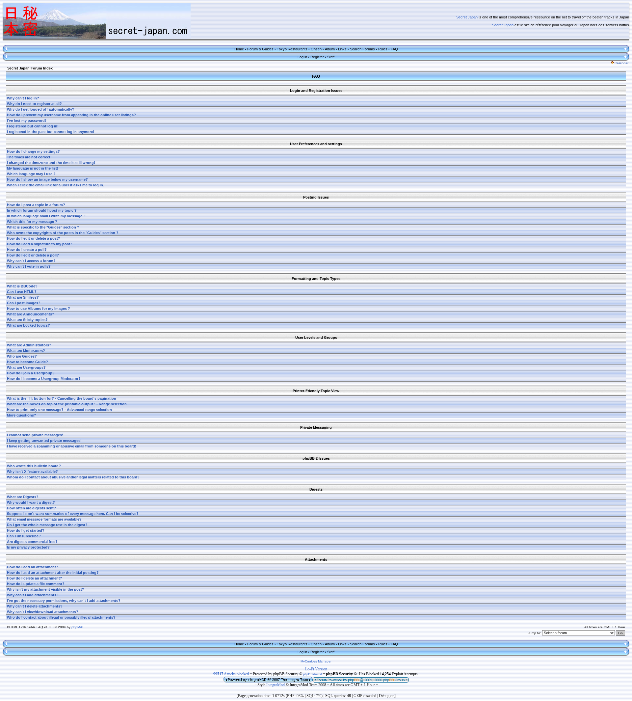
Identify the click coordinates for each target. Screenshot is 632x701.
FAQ (394, 49)
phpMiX (77, 627)
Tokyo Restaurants (292, 49)
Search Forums (362, 49)
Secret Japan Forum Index (30, 68)
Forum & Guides (260, 49)
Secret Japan (467, 17)
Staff (330, 57)
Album (330, 49)
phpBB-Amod (312, 674)
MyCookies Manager (316, 661)
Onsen (316, 49)
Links (342, 49)
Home (239, 49)
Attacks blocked (231, 674)
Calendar (621, 63)
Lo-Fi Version (316, 669)
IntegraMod (276, 685)
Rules (382, 49)
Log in (302, 57)
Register (317, 57)
